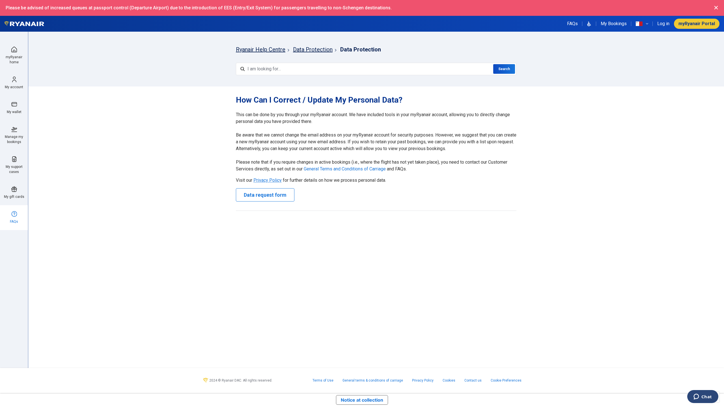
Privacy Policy (423, 380)
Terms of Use (323, 380)
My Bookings (614, 23)
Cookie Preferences (506, 380)
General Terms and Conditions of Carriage (345, 169)
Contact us (473, 380)
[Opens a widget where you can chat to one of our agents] (702, 397)
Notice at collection (362, 400)
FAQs (572, 23)
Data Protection (313, 49)
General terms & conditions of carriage (372, 380)
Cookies (449, 380)
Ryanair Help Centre (260, 49)
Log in (663, 23)
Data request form (265, 195)
